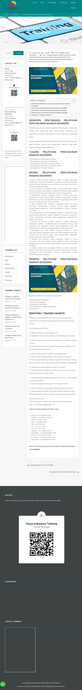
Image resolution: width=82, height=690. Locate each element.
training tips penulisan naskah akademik (45, 61)
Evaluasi (73, 8)
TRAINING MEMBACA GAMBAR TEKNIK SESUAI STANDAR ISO (13, 317)
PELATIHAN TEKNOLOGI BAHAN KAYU (63, 472)
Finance (7, 264)
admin (47, 53)
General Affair (9, 268)
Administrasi (9, 256)
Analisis (61, 53)
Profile (42, 2)
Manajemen (33, 55)
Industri (67, 53)
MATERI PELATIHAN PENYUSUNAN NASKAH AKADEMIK (48, 110)
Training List (63, 2)
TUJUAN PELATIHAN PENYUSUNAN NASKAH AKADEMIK (49, 108)
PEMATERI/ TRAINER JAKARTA (41, 115)
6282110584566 (10, 118)
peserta (37, 449)
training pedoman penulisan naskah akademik (50, 57)
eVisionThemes (59, 686)
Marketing (8, 276)
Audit (6, 260)
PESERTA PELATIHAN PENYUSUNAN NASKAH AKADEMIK (50, 112)
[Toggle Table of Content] (73, 101)
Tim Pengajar (52, 2)
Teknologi (8, 280)
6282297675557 (10, 73)
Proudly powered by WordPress (28, 686)
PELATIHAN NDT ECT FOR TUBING (42, 465)
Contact (73, 2)
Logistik (7, 272)
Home (35, 2)
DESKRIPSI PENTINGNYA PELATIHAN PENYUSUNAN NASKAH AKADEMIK (50, 105)
